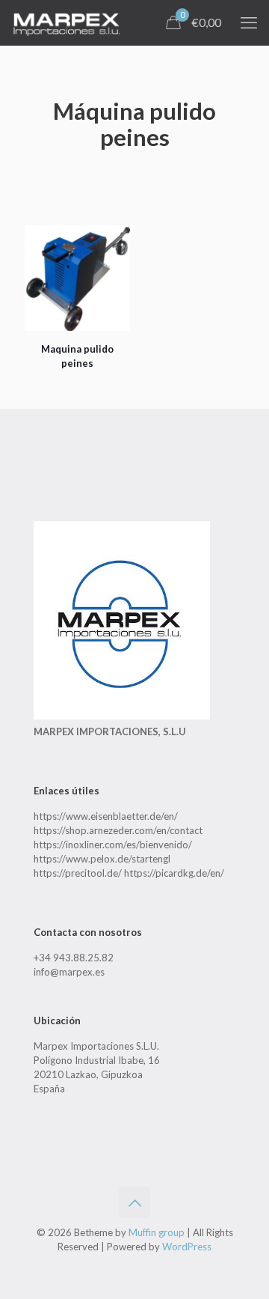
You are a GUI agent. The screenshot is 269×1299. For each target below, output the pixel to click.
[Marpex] (66, 22)
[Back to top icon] (134, 1202)
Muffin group (157, 1232)
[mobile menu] (249, 22)
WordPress (186, 1247)
